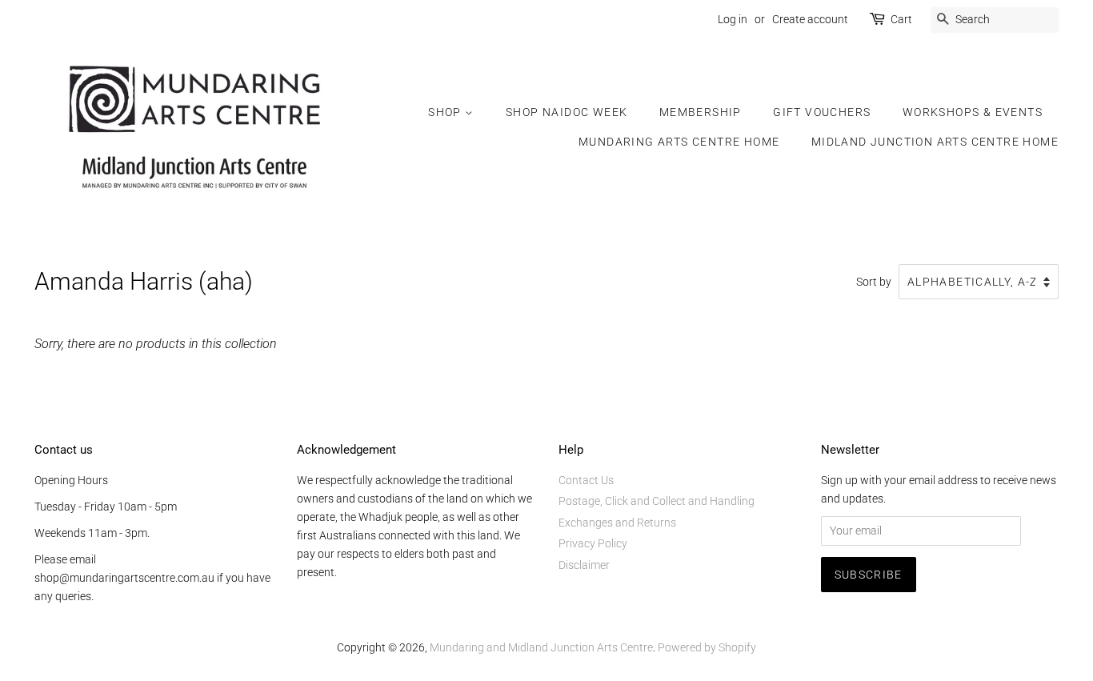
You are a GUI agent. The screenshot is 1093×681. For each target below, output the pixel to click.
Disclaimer (584, 565)
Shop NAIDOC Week (566, 112)
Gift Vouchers (822, 112)
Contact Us (586, 480)
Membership (700, 112)
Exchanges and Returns (617, 522)
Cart (901, 19)
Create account (810, 19)
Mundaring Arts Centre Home (679, 141)
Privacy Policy (593, 543)
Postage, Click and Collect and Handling (657, 501)
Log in (732, 19)
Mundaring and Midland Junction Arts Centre (541, 647)
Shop (446, 112)
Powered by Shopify (707, 647)
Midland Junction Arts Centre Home (935, 141)
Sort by (873, 282)
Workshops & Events (973, 112)
